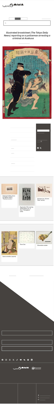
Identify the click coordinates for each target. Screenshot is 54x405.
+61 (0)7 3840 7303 (45, 395)
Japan (13, 163)
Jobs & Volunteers (15, 404)
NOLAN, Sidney (41, 203)
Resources (23, 18)
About (3, 395)
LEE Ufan (22, 246)
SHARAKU (5, 260)
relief (12, 152)
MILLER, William (7, 204)
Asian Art (13, 139)
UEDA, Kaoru (40, 247)
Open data (4, 388)
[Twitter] (40, 146)
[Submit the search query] (4, 23)
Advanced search (46, 18)
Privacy (24, 404)
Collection (13, 10)
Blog (3, 393)
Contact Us (42, 398)
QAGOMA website (6, 389)
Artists (13, 15)
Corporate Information (40, 404)
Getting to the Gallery (45, 393)
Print (12, 148)
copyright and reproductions (30, 275)
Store (3, 391)
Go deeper (20, 15)
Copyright (30, 404)
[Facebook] (38, 146)
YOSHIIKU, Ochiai (24, 43)
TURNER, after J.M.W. (8, 201)
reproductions (6, 275)
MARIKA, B (22, 215)
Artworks (6, 15)
